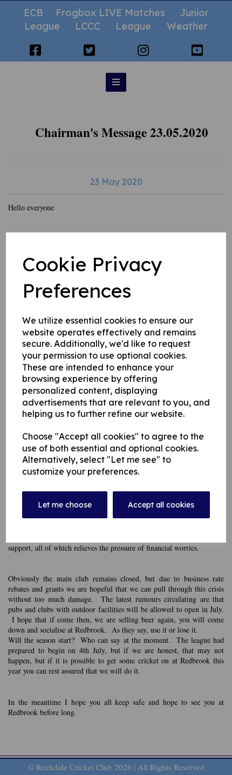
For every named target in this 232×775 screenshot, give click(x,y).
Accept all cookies (161, 505)
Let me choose (65, 505)
